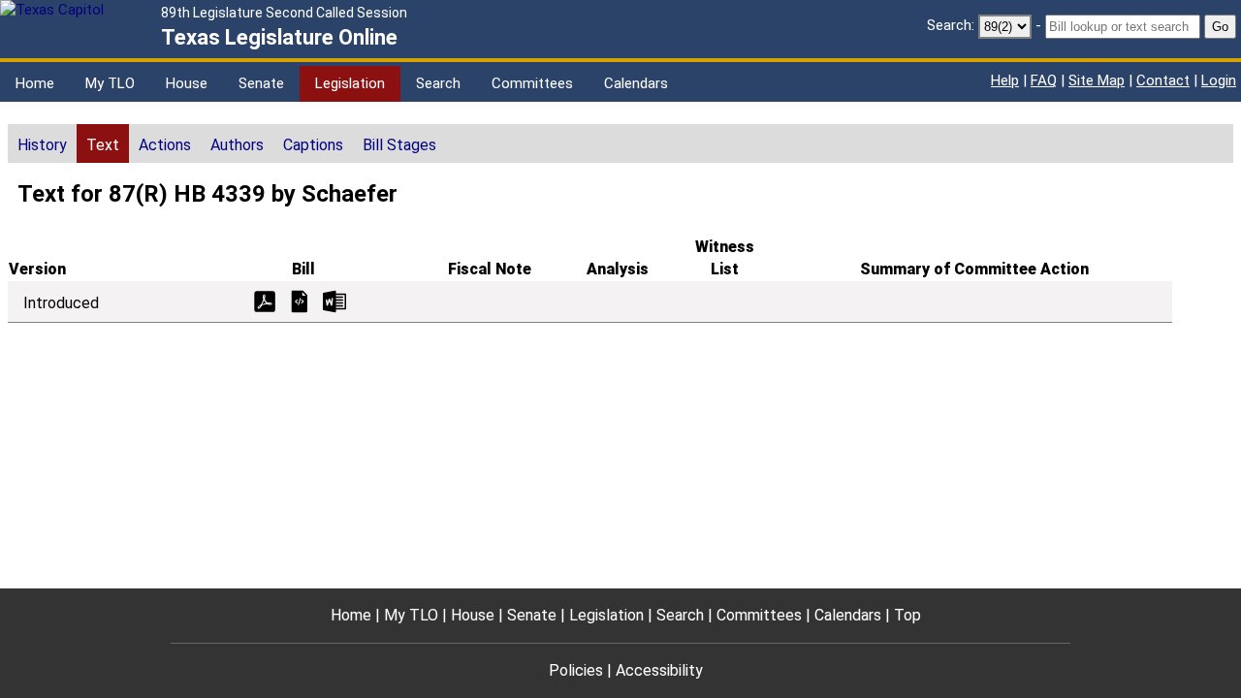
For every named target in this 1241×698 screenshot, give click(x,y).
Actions (165, 145)
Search (438, 83)
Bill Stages (399, 145)
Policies (576, 670)
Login (1218, 80)
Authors (237, 145)
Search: (950, 25)
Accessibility (659, 670)
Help (1005, 80)
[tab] (42, 143)
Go (1220, 26)
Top (907, 615)
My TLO (110, 83)
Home (35, 83)
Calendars (636, 83)
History (42, 145)
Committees (532, 83)
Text (102, 145)
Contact (1163, 80)
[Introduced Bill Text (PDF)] (264, 300)
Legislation (350, 83)
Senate (261, 83)
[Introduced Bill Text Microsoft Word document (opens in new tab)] (334, 300)
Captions (313, 145)
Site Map (1096, 80)
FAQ (1044, 80)
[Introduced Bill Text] (299, 300)
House (186, 83)
